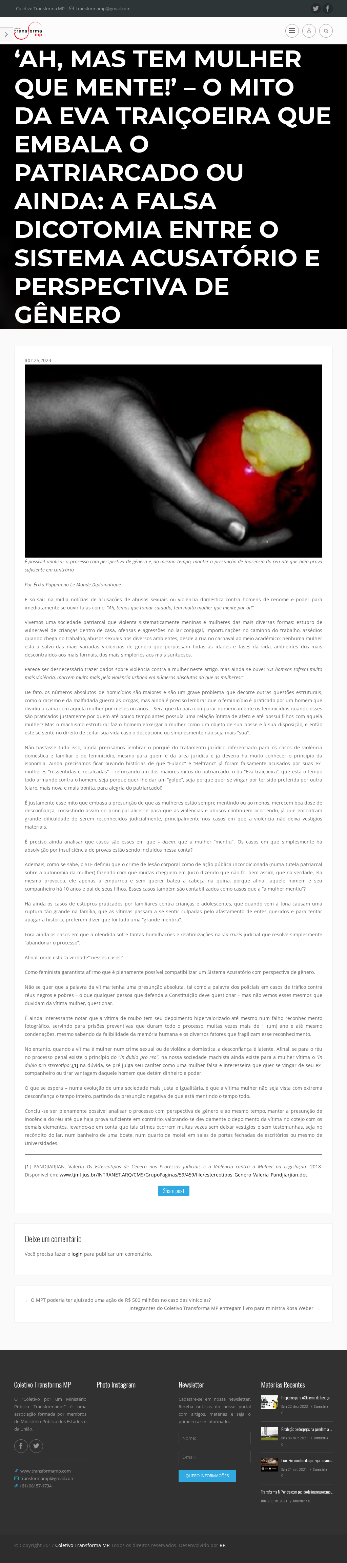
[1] (75, 1065)
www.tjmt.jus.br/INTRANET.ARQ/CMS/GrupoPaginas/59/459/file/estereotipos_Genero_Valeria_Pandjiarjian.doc (184, 1174)
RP (222, 1545)
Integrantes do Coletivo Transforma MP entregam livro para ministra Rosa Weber (224, 1308)
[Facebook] (328, 8)
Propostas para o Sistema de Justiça (305, 1397)
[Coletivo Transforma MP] (28, 30)
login (77, 1254)
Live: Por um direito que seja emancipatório (311, 1460)
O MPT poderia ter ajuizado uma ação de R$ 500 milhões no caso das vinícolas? (118, 1300)
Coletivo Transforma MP (82, 1545)
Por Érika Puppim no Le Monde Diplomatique (73, 584)
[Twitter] (316, 8)
